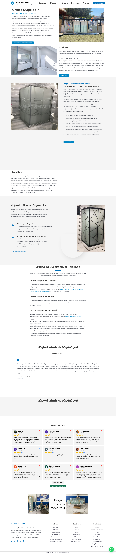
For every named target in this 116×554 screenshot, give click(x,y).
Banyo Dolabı (97, 537)
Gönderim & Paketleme (56, 541)
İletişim (77, 532)
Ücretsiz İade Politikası (56, 539)
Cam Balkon (97, 534)
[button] (99, 3)
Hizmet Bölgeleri (25, 13)
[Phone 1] (11, 541)
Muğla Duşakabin (22, 2)
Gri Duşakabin (97, 539)
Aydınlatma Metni (56, 537)
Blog (76, 527)
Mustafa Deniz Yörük (23, 377)
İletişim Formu (76, 534)
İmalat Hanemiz (76, 537)
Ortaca (33, 13)
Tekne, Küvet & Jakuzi (97, 546)
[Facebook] (17, 541)
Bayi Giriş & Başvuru (76, 541)
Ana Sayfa (15, 13)
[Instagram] (20, 541)
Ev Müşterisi (20, 378)
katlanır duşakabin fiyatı (67, 289)
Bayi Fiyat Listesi (76, 539)
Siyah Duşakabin (97, 541)
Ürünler (77, 530)
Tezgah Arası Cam (97, 544)
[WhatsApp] (14, 541)
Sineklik (97, 527)
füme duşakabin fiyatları (41, 292)
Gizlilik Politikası (56, 532)
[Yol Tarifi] (23, 541)
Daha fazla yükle (58, 482)
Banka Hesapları (56, 534)
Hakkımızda (56, 530)
